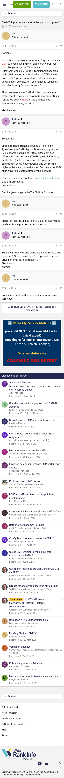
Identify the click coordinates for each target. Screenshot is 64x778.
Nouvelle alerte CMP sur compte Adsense (32, 420)
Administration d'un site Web (29, 410)
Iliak (11, 623)
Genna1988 (14, 650)
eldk (11, 393)
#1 (61, 46)
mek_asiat (14, 680)
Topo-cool (13, 454)
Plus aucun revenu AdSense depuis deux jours (35, 676)
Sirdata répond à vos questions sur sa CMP (33, 585)
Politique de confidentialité (14, 724)
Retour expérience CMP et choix (27, 524)
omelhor (13, 636)
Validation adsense (20, 646)
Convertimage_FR (17, 515)
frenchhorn (14, 501)
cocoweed (14, 471)
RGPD (25, 99)
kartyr (12, 410)
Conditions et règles (11, 718)
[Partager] (56, 46)
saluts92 (13, 528)
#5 (61, 288)
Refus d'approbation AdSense (26, 663)
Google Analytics (25, 541)
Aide (4, 730)
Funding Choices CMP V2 (23, 633)
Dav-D (12, 423)
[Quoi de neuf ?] (53, 4)
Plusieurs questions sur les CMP (27, 450)
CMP (4, 63)
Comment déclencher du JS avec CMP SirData (35, 511)
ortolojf (12, 440)
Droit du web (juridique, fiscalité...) (33, 440)
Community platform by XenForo (30, 772)
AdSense (19, 393)
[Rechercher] (59, 4)
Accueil (5, 735)
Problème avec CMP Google (25, 481)
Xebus (12, 484)
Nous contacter (9, 713)
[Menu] (4, 4)
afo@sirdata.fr (46, 178)
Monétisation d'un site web (27, 623)
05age (12, 559)
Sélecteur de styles (11, 707)
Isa (5, 26)
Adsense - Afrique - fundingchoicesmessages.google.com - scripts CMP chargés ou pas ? (35, 386)
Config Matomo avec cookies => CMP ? (31, 538)
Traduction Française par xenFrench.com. (21, 775)
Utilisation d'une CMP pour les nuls (28, 619)
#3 (61, 214)
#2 (61, 132)
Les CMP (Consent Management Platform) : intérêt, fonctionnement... (27, 603)
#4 (61, 246)
